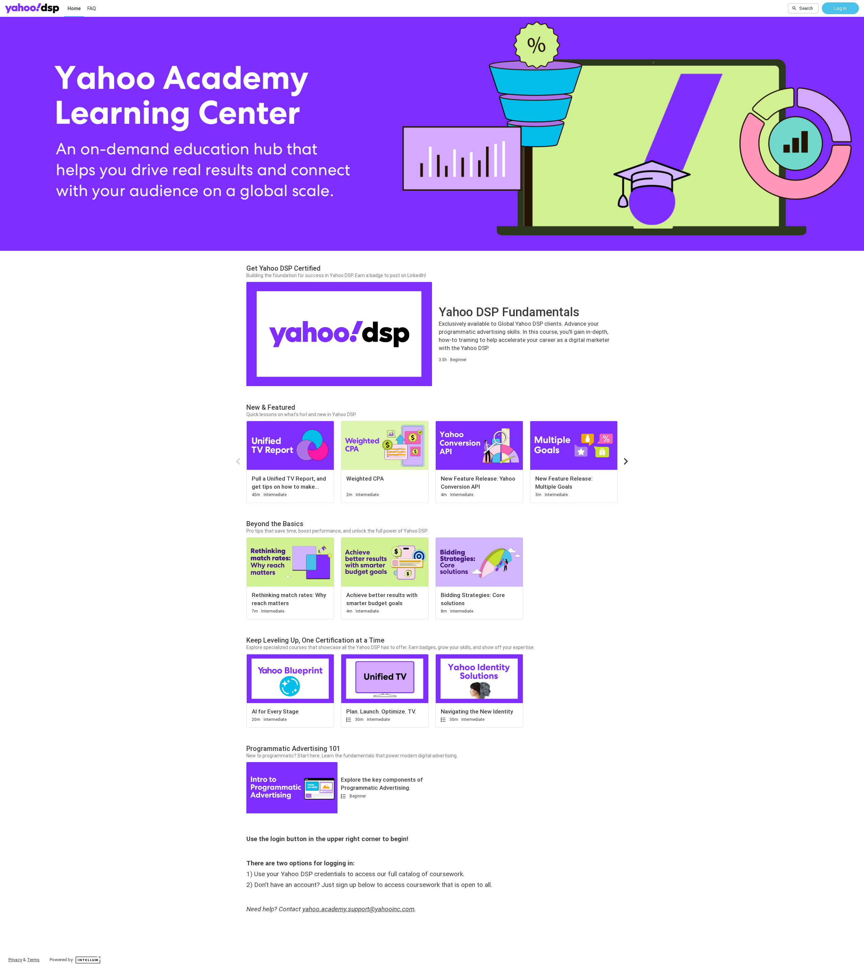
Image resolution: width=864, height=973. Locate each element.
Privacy (15, 959)
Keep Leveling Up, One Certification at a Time (315, 640)
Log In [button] (840, 8)
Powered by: (62, 959)
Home (74, 8)
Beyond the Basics (274, 524)
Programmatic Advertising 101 (293, 749)
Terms (33, 959)
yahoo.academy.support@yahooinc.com (358, 909)
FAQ (91, 8)
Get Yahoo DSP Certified (283, 268)
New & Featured (270, 407)
